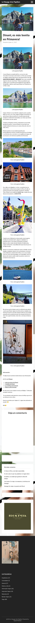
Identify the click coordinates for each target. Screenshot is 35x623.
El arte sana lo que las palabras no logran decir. (17, 474)
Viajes (3, 599)
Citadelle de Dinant (10, 384)
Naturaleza (4, 594)
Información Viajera (6, 588)
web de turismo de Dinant (11, 382)
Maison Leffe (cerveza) (10, 387)
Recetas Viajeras (6, 596)
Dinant (11, 379)
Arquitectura (5, 578)
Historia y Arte (5, 586)
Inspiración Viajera (6, 591)
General (4, 583)
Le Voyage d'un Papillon (11, 2)
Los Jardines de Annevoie (11, 385)
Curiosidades (5, 580)
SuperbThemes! (17, 620)
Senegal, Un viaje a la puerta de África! (14, 486)
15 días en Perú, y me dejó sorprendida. (14, 471)
